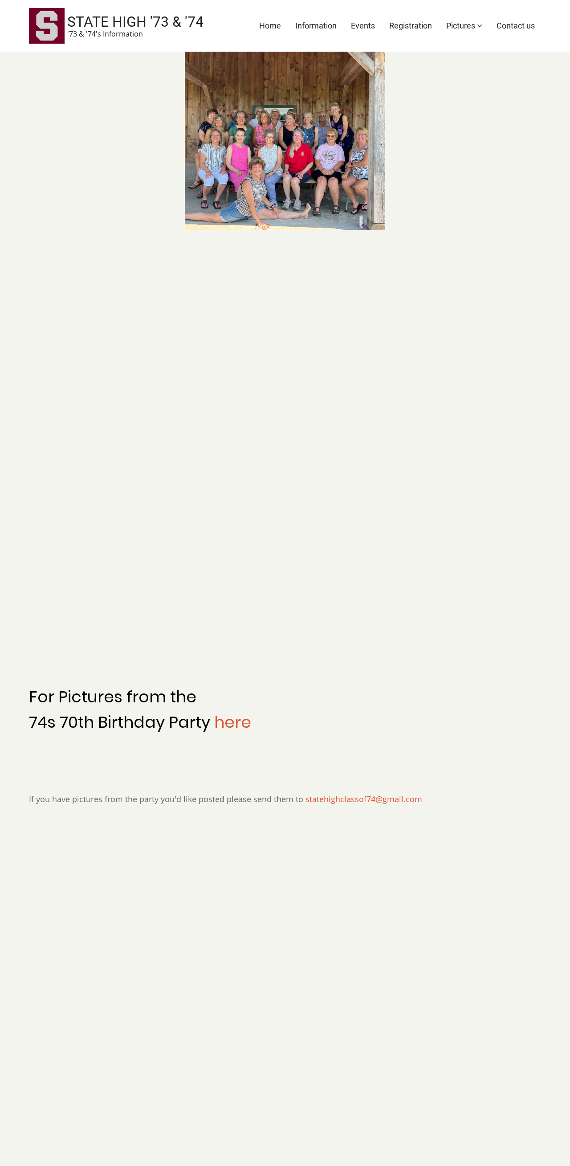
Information (316, 25)
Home (270, 25)
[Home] (47, 25)
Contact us (516, 25)
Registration (410, 25)
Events (363, 25)
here (232, 722)
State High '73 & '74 (135, 21)
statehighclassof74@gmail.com (363, 799)
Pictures (461, 25)
